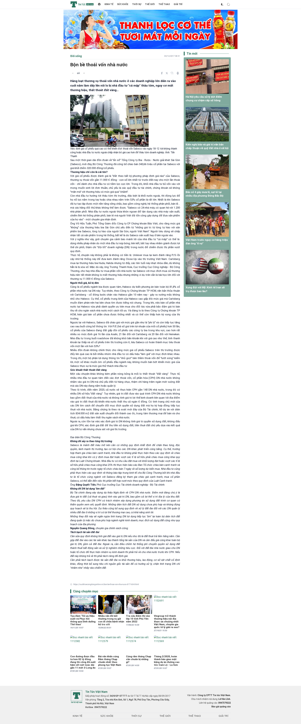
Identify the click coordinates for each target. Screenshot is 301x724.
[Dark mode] (222, 4)
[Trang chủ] (99, 4)
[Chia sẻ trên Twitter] (167, 73)
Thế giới (150, 4)
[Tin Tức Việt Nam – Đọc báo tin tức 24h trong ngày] (82, 4)
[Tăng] (84, 73)
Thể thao (164, 4)
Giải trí (178, 4)
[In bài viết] (178, 73)
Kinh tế (109, 4)
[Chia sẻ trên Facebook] (162, 73)
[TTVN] (76, 697)
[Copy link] (172, 73)
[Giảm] (72, 73)
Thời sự (136, 4)
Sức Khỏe (122, 4)
